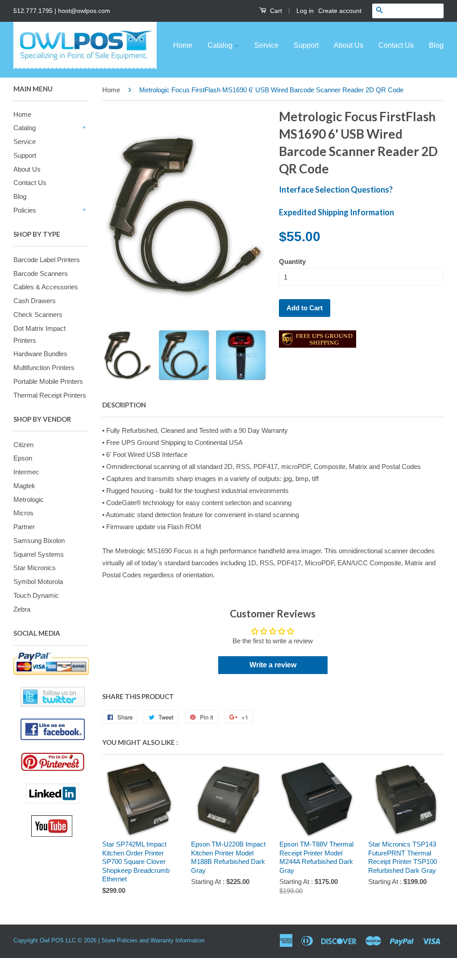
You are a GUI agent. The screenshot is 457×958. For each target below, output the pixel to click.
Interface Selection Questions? (336, 189)
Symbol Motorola (38, 581)
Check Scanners (37, 314)
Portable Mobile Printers (48, 381)
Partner (24, 526)
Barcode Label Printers (46, 259)
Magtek (24, 485)
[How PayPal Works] (51, 664)
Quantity (292, 261)
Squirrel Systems (38, 554)
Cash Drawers (34, 300)
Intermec (26, 472)
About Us (348, 45)
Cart (275, 10)
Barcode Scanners (40, 273)
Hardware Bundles (40, 354)
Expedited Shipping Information (336, 212)
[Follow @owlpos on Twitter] (51, 697)
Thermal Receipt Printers (49, 395)
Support (306, 45)
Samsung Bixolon (39, 540)
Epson (22, 458)
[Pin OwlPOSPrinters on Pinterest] (55, 762)
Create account (339, 10)
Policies (24, 210)
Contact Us (396, 45)
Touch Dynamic (36, 595)
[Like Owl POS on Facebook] (51, 729)
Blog (436, 45)
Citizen (23, 444)
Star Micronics (34, 568)
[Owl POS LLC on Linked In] (57, 793)
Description (124, 405)
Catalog (221, 45)
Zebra (21, 609)
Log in (305, 10)
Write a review (272, 665)
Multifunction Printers (44, 367)
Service (266, 45)
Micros (23, 513)
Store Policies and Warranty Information (152, 940)
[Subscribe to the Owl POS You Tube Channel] (60, 826)
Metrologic (28, 499)
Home (182, 45)
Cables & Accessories (45, 287)
